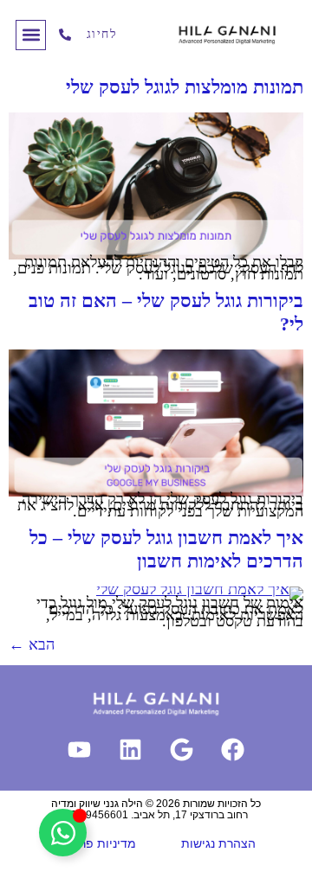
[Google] (182, 750)
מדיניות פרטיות (96, 843)
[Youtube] (79, 750)
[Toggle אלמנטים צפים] (63, 832)
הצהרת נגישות (218, 843)
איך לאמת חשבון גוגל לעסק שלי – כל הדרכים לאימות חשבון (166, 549)
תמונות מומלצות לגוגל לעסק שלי (184, 87)
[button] (31, 35)
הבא (32, 644)
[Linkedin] (130, 750)
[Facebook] (233, 750)
